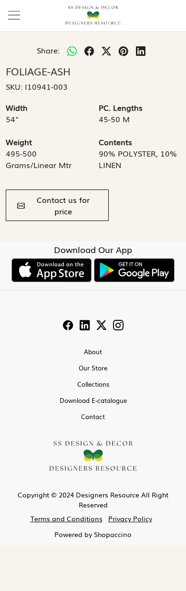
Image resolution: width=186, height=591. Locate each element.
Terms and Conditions (67, 518)
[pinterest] (123, 50)
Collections (93, 384)
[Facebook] (68, 325)
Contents (115, 142)
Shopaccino (113, 534)
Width (17, 107)
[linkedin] (140, 50)
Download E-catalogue (93, 400)
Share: (48, 50)
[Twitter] (101, 325)
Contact (93, 416)
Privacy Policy (130, 518)
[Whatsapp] (72, 50)
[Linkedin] (85, 325)
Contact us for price (63, 205)
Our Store (93, 367)
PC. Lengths (121, 107)
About (93, 351)
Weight (19, 142)
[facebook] (89, 50)
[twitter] (106, 50)
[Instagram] (118, 325)
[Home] (93, 15)
